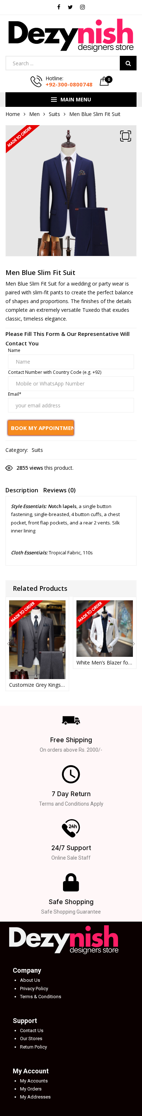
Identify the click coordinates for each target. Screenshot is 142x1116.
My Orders (31, 1089)
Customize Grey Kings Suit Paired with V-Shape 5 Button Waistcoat (37, 684)
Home (12, 114)
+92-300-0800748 (69, 84)
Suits (54, 114)
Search (128, 63)
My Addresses (35, 1097)
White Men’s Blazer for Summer (104, 662)
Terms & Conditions (40, 996)
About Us (30, 980)
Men (34, 114)
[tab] (21, 491)
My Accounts (34, 1081)
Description (21, 490)
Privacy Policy (34, 988)
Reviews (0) (59, 490)
